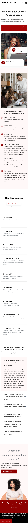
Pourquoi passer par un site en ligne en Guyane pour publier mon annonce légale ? (14, 363)
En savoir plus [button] (11, 517)
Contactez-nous (7, 471)
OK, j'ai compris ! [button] (6, 521)
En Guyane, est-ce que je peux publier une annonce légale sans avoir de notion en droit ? (13, 424)
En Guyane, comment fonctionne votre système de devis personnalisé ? (14, 406)
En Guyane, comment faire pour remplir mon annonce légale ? (13, 415)
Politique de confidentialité (14, 505)
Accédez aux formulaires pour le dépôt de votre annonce (14, 28)
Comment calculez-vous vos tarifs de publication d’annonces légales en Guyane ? (14, 396)
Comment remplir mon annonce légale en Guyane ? (13, 433)
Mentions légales (6, 503)
